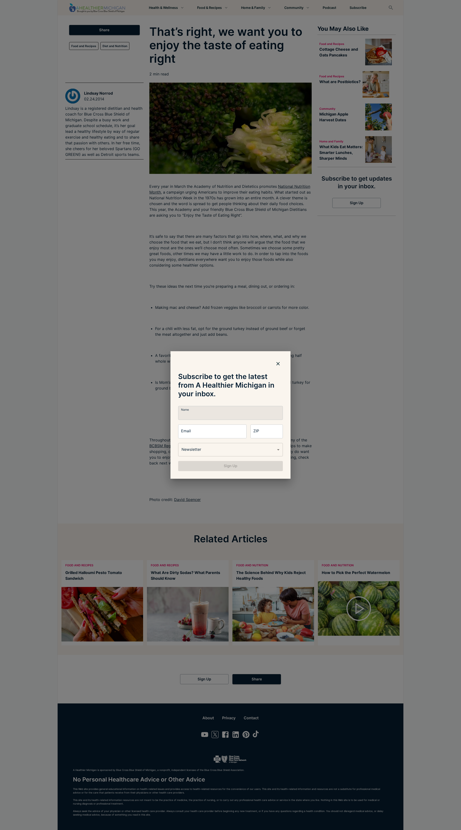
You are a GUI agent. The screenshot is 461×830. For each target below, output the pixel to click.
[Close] (278, 363)
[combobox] (230, 449)
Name (185, 409)
